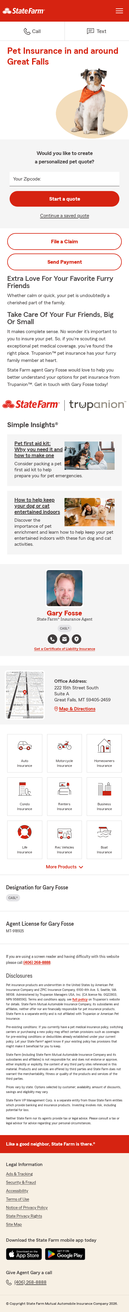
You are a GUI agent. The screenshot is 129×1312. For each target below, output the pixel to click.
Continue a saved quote (64, 215)
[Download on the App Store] (24, 1254)
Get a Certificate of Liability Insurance (64, 649)
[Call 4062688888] (52, 639)
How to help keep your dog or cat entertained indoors (37, 506)
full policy (80, 999)
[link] (32, 10)
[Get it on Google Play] (65, 1254)
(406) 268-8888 (36, 963)
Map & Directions (77, 708)
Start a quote (64, 199)
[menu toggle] (119, 11)
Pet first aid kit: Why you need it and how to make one (38, 449)
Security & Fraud (21, 1182)
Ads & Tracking (19, 1174)
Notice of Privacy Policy (27, 1208)
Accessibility (17, 1191)
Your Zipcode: (27, 179)
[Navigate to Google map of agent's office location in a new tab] (76, 639)
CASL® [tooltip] (64, 628)
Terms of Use (17, 1199)
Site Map (14, 1224)
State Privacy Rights (24, 1216)
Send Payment (64, 262)
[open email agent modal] (64, 639)
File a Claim (64, 241)
